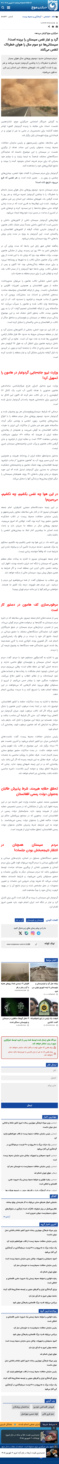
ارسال (29, 1105)
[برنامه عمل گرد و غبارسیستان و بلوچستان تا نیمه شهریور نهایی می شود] (44, 972)
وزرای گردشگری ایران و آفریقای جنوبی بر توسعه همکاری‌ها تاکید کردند (30, 1289)
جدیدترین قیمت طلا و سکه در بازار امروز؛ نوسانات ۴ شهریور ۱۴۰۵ (22, 1436)
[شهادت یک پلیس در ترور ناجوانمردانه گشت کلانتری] (44, 1007)
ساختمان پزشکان (21, 1407)
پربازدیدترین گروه (48, 1311)
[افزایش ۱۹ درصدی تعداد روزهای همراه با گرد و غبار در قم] (15, 972)
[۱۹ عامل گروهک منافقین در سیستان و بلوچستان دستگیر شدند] (15, 1007)
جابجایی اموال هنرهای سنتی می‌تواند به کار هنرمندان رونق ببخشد (31, 1202)
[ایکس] (20, 933)
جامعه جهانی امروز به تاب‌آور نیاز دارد (43, 1295)
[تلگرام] (38, 933)
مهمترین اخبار (50, 1117)
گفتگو (53, 1196)
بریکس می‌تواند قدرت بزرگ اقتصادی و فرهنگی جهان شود (35, 1302)
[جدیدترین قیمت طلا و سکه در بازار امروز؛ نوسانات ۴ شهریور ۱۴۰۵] (49, 1437)
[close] (53, 1428)
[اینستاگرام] (33, 933)
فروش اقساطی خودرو (44, 1407)
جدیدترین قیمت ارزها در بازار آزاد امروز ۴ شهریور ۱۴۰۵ (23, 1452)
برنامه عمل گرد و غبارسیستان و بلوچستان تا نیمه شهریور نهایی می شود (45, 987)
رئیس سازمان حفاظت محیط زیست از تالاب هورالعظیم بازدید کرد (32, 1241)
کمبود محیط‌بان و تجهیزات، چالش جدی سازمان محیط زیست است (31, 1258)
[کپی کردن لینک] (22, 944)
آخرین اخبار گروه (48, 1224)
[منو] (8, 7)
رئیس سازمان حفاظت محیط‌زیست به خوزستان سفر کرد (35, 1265)
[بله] (26, 933)
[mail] (57, 27)
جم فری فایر (48, 1414)
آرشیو (7, 1216)
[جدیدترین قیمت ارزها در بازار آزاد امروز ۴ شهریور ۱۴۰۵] (52, 1453)
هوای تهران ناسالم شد (48, 1271)
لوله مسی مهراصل (29, 1414)
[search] (3, 7)
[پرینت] (53, 27)
